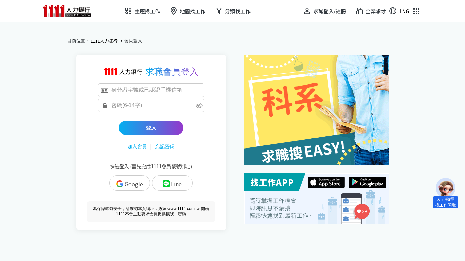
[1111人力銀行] (71, 11)
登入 (151, 127)
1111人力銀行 (104, 41)
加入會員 (137, 146)
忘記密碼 (164, 146)
